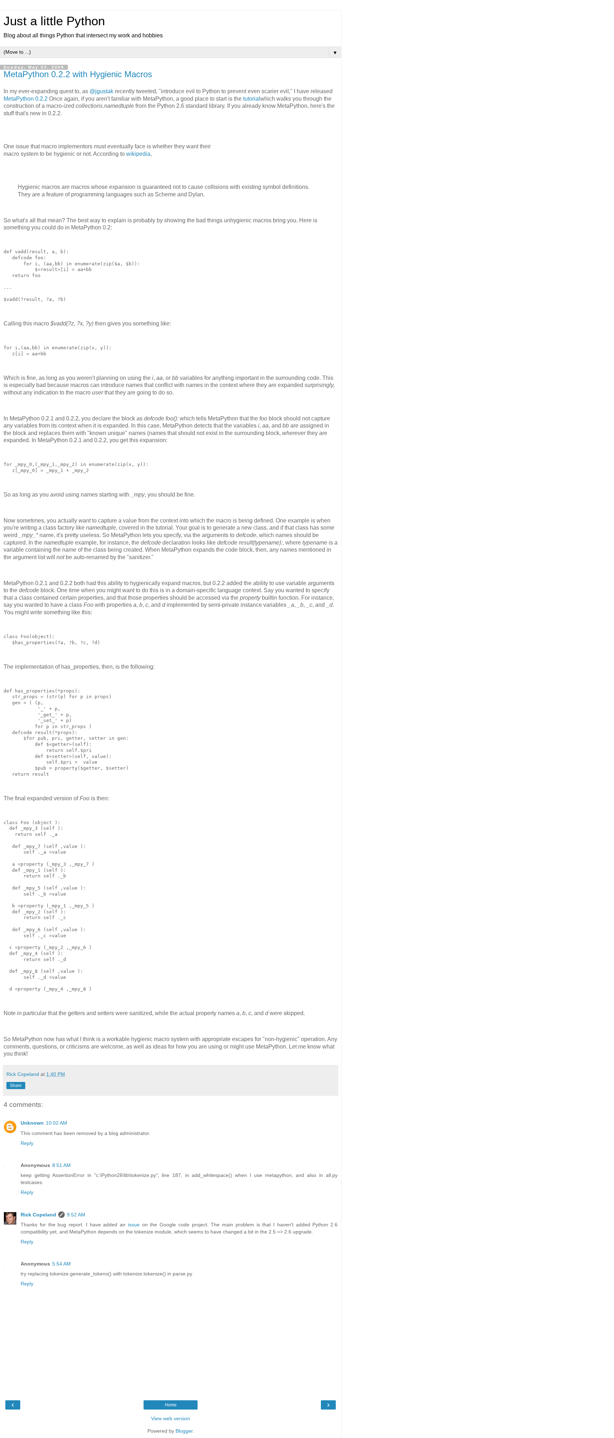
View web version (170, 1418)
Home (171, 1404)
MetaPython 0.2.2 (26, 99)
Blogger (184, 1431)
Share (16, 1085)
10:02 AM (56, 1123)
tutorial (251, 99)
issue (134, 1224)
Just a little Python (54, 21)
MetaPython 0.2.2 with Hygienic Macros (78, 74)
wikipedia (138, 154)
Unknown (32, 1123)
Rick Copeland (38, 1214)
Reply (27, 1143)
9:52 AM (76, 1214)
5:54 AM (61, 1264)
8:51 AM (61, 1165)
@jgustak (101, 91)
